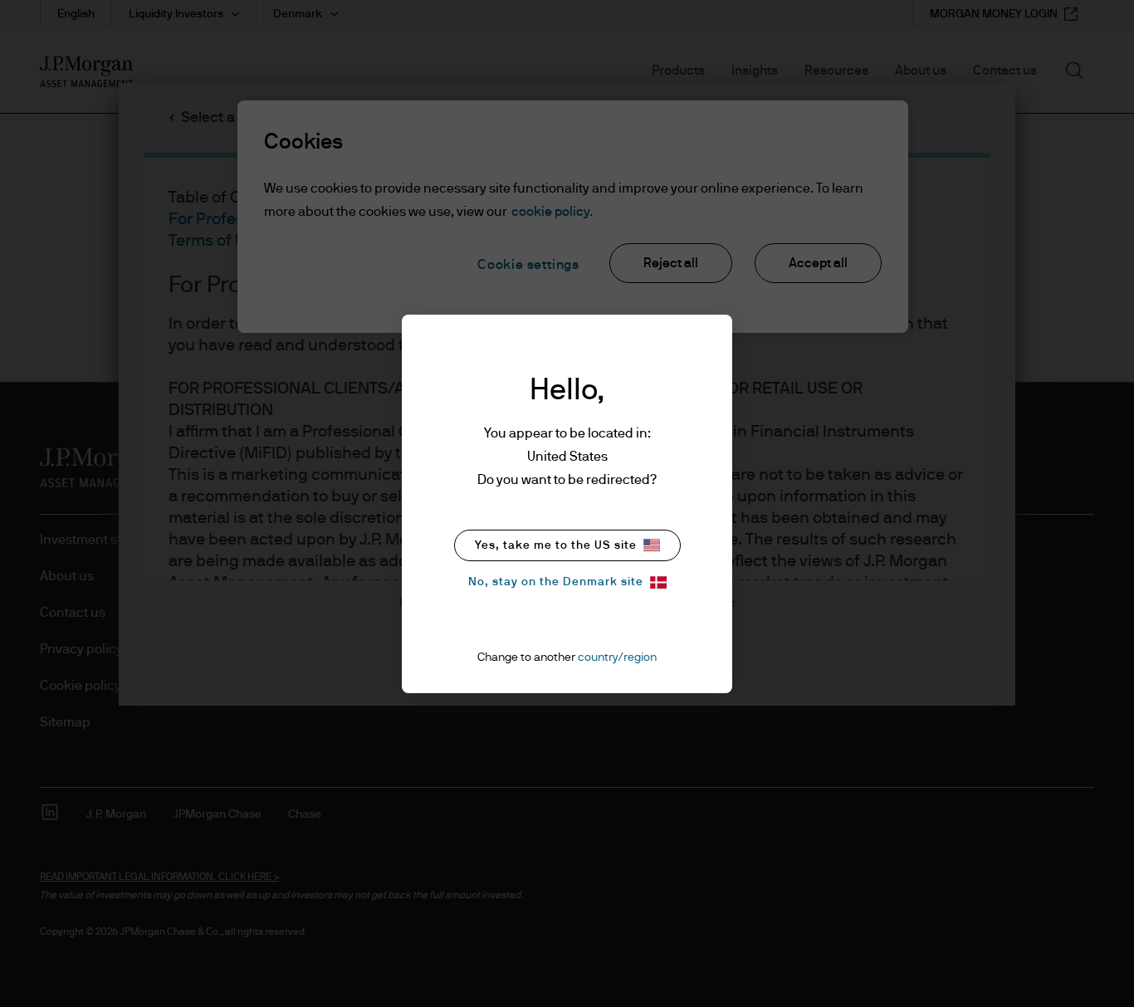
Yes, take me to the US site (556, 545)
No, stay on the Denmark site (555, 582)
